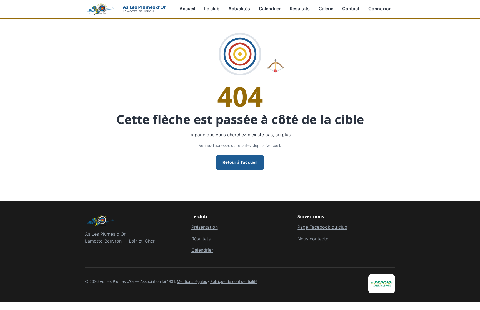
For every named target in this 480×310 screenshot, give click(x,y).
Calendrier (270, 8)
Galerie (326, 8)
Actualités (239, 8)
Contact (350, 8)
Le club (211, 8)
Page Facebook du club (322, 227)
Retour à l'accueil (240, 162)
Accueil (187, 8)
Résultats (300, 8)
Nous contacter (314, 238)
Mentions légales (192, 281)
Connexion (380, 8)
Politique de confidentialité (234, 281)
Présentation (204, 227)
